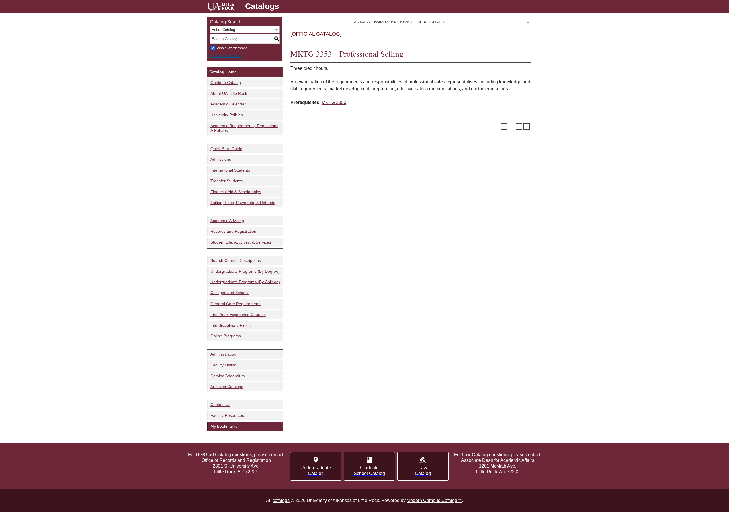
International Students (230, 170)
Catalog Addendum (227, 376)
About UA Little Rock (228, 93)
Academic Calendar (228, 104)
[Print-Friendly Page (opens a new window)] (519, 36)
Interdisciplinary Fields (230, 325)
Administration (223, 354)
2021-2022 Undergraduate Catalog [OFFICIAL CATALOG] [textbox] (400, 22)
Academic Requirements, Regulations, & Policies (244, 128)
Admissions (220, 159)
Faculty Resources (227, 415)
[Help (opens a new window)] (526, 36)
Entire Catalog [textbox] (223, 30)
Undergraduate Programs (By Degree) (245, 271)
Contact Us (220, 404)
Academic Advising (227, 220)
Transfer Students (226, 181)
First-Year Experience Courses (238, 314)
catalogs (281, 500)
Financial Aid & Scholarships (235, 191)
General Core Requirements (235, 303)
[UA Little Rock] (220, 7)
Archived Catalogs (226, 386)
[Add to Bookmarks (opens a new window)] (504, 36)
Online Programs (225, 336)
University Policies (226, 115)
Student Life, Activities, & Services (240, 242)
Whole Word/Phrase (232, 48)
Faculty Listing (223, 365)
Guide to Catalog (225, 82)
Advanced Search (226, 55)
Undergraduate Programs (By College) (245, 282)
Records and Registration (233, 231)
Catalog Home (223, 72)
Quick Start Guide (226, 148)
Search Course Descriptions (235, 260)
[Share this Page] (511, 36)
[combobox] (441, 22)
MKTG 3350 (334, 102)
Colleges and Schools (229, 292)
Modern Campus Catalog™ (434, 500)
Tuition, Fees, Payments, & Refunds (242, 202)
